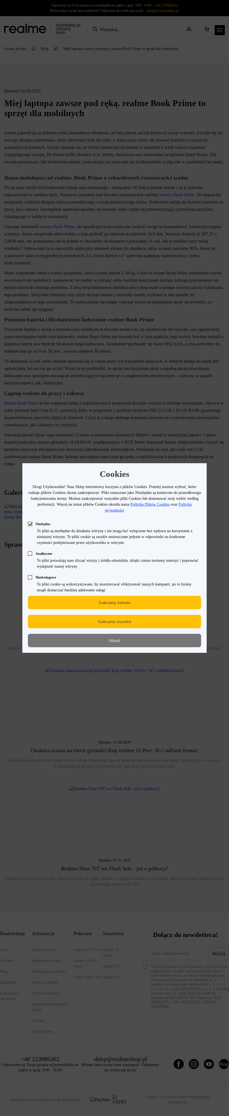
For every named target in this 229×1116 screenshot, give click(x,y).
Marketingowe (45, 577)
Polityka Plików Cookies (150, 504)
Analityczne (43, 554)
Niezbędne (42, 524)
